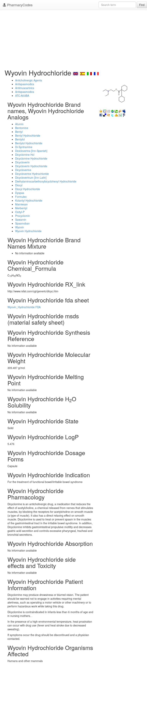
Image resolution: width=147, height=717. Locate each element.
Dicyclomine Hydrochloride (31, 158)
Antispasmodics (24, 84)
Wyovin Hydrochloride (28, 231)
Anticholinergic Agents (28, 80)
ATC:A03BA (22, 95)
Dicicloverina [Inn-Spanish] (31, 151)
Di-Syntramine (23, 147)
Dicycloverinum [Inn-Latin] (31, 177)
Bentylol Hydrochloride (28, 143)
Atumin (19, 124)
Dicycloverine (23, 170)
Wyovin (19, 227)
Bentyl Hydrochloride (27, 135)
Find (142, 5)
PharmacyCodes (19, 4)
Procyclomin (22, 216)
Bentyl (19, 132)
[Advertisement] (73, 38)
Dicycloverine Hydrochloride (32, 174)
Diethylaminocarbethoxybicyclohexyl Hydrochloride (45, 181)
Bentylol (20, 139)
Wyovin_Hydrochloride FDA (24, 307)
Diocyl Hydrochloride (27, 189)
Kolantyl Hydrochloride (28, 200)
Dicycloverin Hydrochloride (31, 166)
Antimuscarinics (24, 88)
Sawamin (20, 219)
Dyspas (19, 193)
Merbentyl (21, 208)
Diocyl (18, 185)
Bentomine (21, 128)
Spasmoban (22, 223)
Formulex (21, 196)
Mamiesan (21, 204)
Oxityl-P (19, 212)
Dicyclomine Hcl (24, 154)
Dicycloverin (22, 162)
